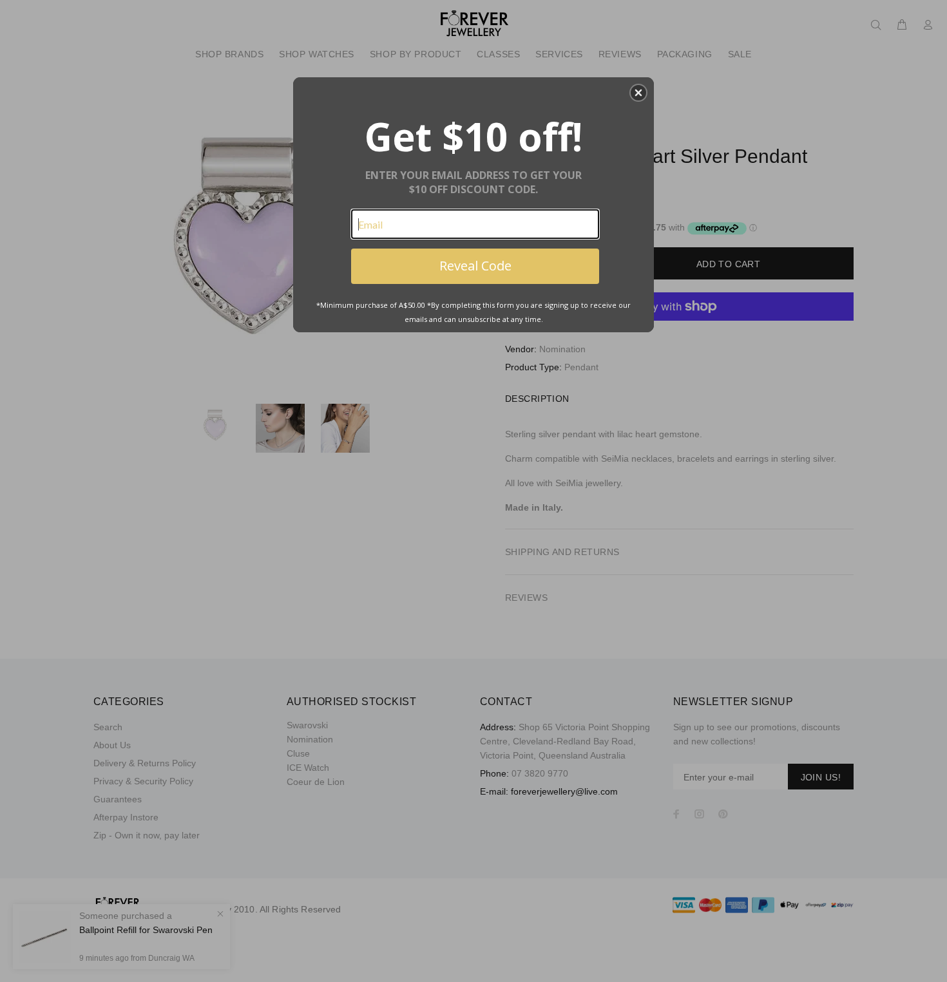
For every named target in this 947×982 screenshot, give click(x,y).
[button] (638, 92)
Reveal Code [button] (475, 265)
